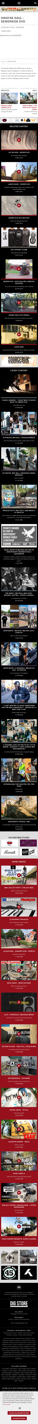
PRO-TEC (5, 1376)
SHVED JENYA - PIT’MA (19, 1110)
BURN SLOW (26, 1368)
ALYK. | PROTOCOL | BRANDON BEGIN (19, 1015)
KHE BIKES (16, 1372)
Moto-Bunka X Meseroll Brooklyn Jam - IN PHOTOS (19, 669)
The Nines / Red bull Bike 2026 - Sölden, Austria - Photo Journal (19, 594)
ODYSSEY (22, 1374)
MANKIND (8, 1374)
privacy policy (6, 1404)
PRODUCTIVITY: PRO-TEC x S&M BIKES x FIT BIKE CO (19, 511)
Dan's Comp (20, 1390)
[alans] (9, 1273)
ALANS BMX (5, 1368)
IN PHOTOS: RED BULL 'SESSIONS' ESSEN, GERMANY (19, 474)
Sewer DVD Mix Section (19, 218)
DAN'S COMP (22, 1370)
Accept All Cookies (19, 1418)
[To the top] (19, 1287)
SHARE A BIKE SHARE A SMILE (11, 1378)
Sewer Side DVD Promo (19, 315)
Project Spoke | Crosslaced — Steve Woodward (19, 1206)
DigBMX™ (30, 1292)
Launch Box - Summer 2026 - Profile (19, 951)
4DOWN (21, 1381)
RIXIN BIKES (12, 1376)
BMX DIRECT (14, 1368)
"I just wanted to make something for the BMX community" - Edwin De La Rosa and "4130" (19, 707)
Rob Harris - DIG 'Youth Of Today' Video (29, 107)
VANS (28, 1378)
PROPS (34, 1374)
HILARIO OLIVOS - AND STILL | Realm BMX (19, 1046)
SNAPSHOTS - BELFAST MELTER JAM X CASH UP (19, 632)
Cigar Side (19, 347)
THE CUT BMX (12, 1370)
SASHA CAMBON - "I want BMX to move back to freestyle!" (19, 401)
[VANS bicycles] (9, 843)
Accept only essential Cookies (19, 1413)
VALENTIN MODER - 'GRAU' (19, 1142)
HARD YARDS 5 (19, 1173)
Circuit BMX (11, 1390)
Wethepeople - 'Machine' (19, 1078)
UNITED (23, 1378)
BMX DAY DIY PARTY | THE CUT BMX (19, 888)
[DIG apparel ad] (19, 120)
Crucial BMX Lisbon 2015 (6, 106)
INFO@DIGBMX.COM (21, 1323)
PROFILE (28, 1374)
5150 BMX (28, 1390)
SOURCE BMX (21, 1376)
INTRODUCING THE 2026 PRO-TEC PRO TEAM (19, 785)
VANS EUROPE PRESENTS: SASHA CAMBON (19, 1239)
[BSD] (28, 1257)
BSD (19, 1368)
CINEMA (33, 1368)
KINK (22, 1372)
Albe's (3, 1390)
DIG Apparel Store (19, 250)
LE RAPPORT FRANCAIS (19, 919)
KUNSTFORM (29, 1372)
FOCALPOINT (31, 1370)
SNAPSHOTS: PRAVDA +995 (19, 822)
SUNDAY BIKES (31, 1376)
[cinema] (19, 9)
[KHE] (28, 1273)
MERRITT (15, 1374)
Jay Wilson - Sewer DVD (19, 152)
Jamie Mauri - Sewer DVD (19, 184)
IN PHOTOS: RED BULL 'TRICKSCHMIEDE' (19, 438)
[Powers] (28, 843)
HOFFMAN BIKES (7, 1372)
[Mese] (9, 851)
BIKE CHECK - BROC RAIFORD (19, 983)
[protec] (9, 1257)
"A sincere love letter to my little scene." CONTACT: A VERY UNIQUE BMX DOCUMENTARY (19, 747)
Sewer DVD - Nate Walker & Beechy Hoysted (19, 282)
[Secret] (28, 851)
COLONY (4, 1370)
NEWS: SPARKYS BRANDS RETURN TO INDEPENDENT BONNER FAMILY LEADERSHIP (19, 552)
